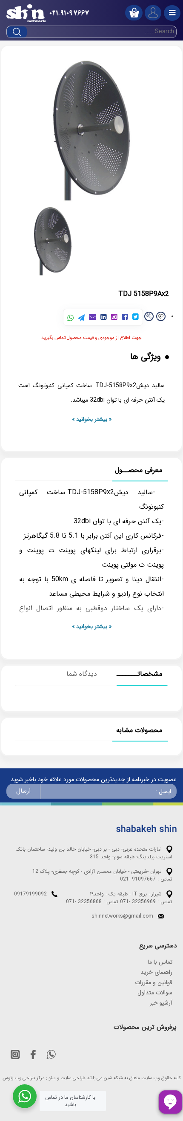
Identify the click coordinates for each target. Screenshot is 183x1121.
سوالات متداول (154, 992)
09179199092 (30, 894)
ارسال (23, 791)
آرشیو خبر (161, 1003)
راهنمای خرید (156, 972)
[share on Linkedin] (103, 317)
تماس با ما (160, 962)
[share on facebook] (125, 317)
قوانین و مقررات (153, 982)
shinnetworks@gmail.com (122, 916)
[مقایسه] (149, 316)
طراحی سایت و (71, 1078)
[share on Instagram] (114, 317)
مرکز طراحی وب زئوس (24, 1078)
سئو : (51, 1078)
